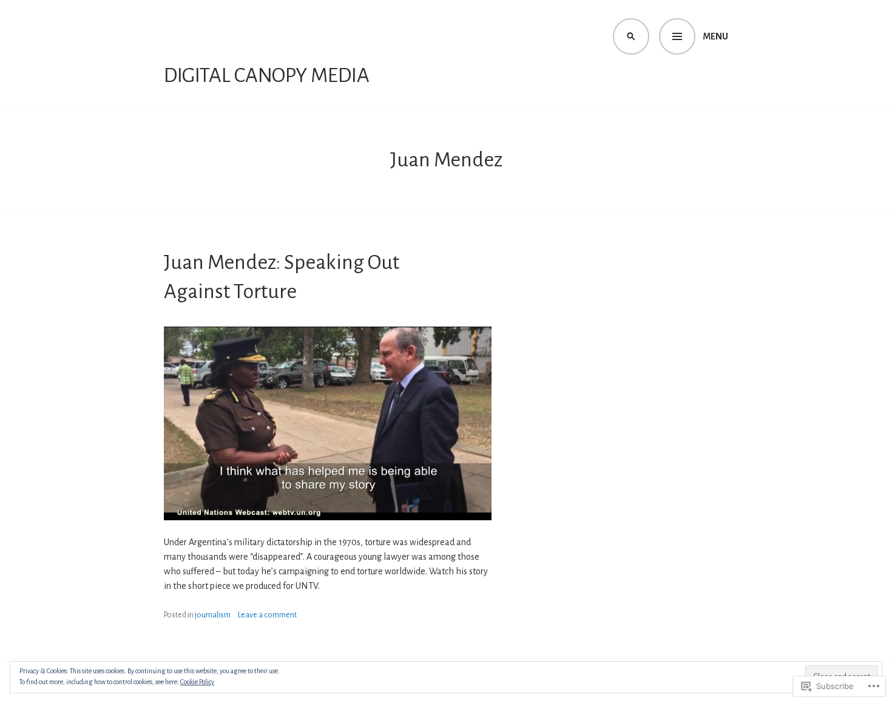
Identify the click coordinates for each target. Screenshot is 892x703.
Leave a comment (267, 615)
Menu (715, 36)
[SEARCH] (631, 36)
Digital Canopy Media (267, 75)
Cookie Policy (197, 681)
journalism (213, 615)
